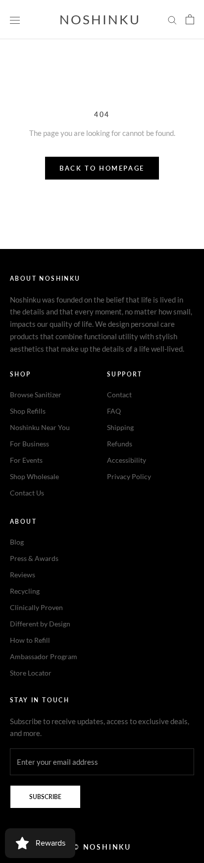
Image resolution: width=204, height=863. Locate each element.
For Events (26, 460)
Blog (17, 542)
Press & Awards (34, 558)
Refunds (119, 443)
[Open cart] (190, 19)
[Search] (172, 19)
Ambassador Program (43, 656)
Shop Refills (28, 411)
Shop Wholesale (34, 476)
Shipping (120, 427)
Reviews (22, 574)
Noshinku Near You (40, 427)
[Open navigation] (15, 19)
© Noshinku (102, 847)
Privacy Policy (129, 476)
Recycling (25, 591)
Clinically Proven (36, 607)
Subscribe (45, 797)
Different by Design (40, 623)
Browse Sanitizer (35, 394)
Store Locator (30, 673)
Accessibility (126, 460)
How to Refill (30, 640)
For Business (29, 443)
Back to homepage (102, 168)
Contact (119, 394)
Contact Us (27, 493)
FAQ (114, 411)
